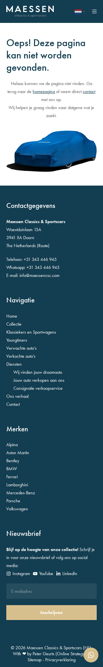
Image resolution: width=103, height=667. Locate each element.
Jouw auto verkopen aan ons (38, 380)
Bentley (12, 461)
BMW (11, 469)
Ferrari (12, 477)
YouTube (46, 573)
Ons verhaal (17, 396)
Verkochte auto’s (20, 356)
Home (11, 316)
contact (89, 91)
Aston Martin (17, 453)
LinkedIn (69, 573)
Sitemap (34, 660)
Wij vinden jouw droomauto (37, 372)
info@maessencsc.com (39, 275)
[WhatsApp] (91, 655)
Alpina (12, 445)
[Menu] (94, 11)
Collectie (13, 324)
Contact (13, 404)
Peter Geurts (43, 654)
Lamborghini (17, 485)
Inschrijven (51, 612)
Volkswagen (17, 509)
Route (43, 246)
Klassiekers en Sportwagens (31, 332)
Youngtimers (16, 340)
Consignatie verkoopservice (38, 388)
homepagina (44, 91)
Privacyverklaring (60, 660)
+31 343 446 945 (40, 259)
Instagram (21, 573)
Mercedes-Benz (20, 493)
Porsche (13, 501)
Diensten (14, 364)
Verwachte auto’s (21, 348)
